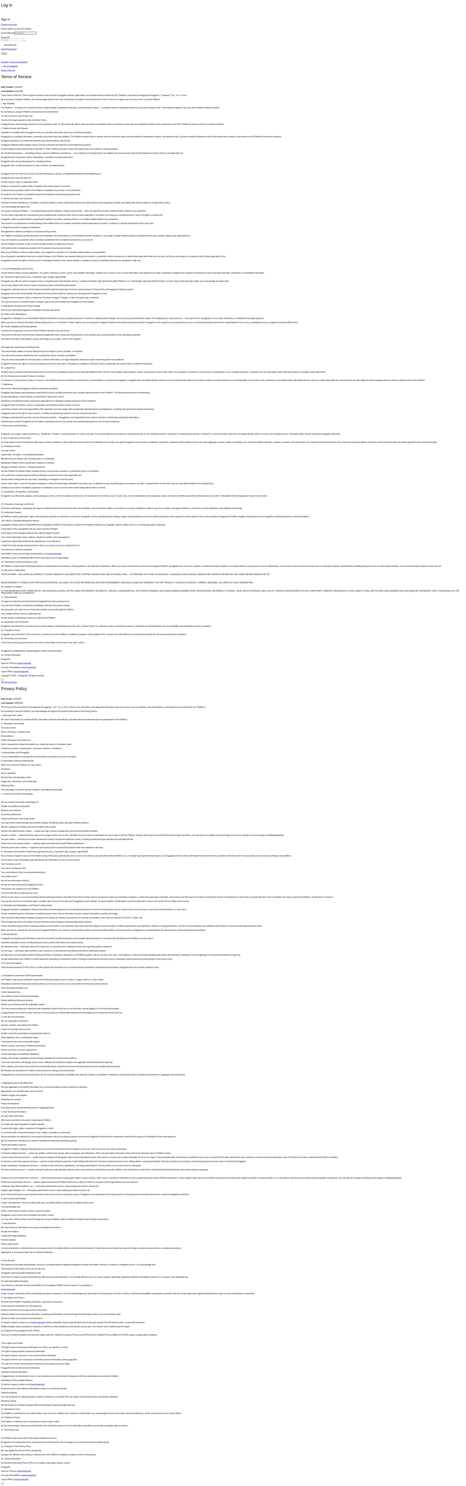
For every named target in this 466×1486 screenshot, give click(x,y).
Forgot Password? (9, 49)
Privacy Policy (11, 682)
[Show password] (25, 40)
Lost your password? (19, 62)
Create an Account (9, 25)
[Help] (18, 44)
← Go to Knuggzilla (9, 66)
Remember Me (10, 45)
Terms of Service (8, 70)
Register (4, 62)
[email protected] (54, 554)
